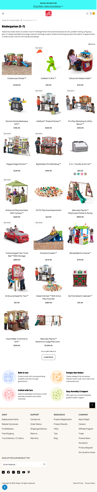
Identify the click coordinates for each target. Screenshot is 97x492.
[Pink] (82, 174)
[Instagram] (13, 472)
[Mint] (78, 174)
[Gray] (74, 174)
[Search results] (87, 13)
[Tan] (85, 174)
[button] (5, 487)
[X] (3, 472)
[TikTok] (18, 472)
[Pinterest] (28, 472)
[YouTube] (23, 472)
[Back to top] (92, 405)
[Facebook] (8, 472)
